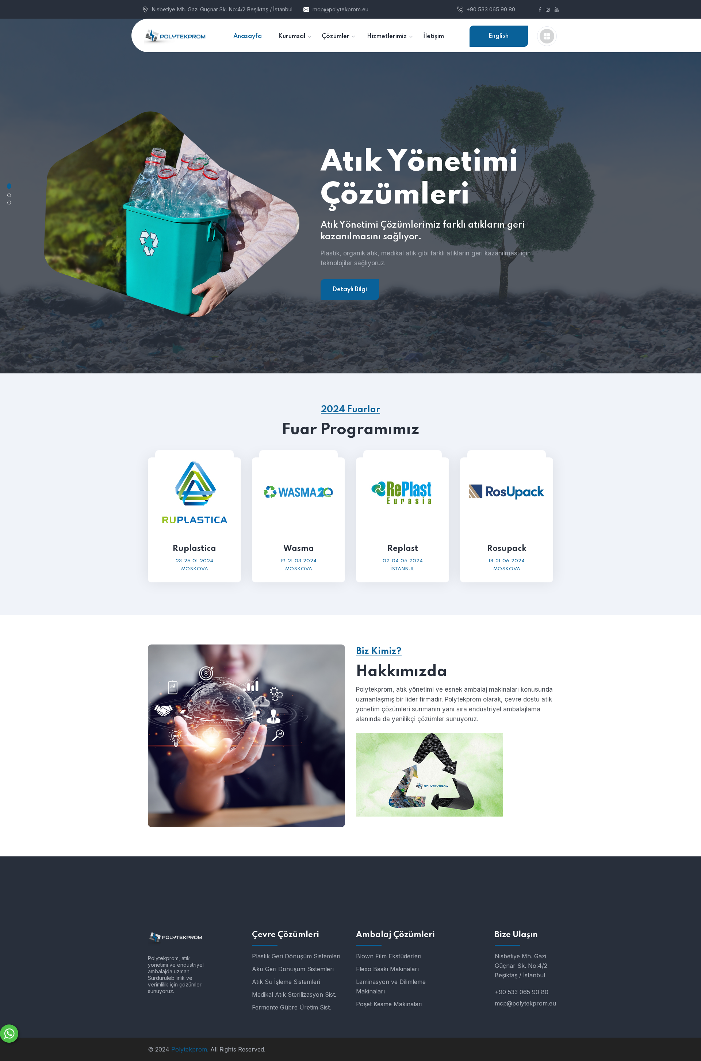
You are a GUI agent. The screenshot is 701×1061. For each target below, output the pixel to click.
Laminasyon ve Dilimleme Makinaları (391, 986)
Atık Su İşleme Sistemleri (286, 981)
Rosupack (506, 549)
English (499, 36)
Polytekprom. (189, 1049)
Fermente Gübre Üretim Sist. (291, 1007)
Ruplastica (194, 549)
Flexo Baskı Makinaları (387, 969)
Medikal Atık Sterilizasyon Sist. (294, 994)
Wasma (298, 549)
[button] (9, 186)
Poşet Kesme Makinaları (389, 1004)
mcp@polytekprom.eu (340, 9)
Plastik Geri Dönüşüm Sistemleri (296, 956)
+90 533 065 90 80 (490, 9)
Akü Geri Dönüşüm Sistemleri (293, 969)
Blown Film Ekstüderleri (388, 956)
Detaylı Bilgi (350, 289)
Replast (402, 549)
